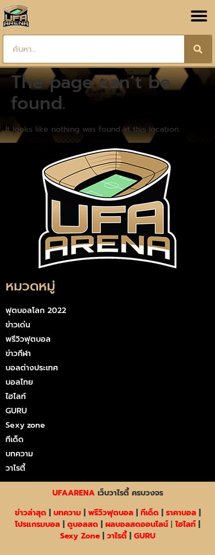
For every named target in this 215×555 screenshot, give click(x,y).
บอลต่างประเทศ (32, 368)
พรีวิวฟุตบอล (28, 339)
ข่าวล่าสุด (30, 513)
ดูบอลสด (82, 524)
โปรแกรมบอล (37, 524)
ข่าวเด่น (18, 325)
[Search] (198, 49)
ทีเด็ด (15, 439)
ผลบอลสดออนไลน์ (136, 524)
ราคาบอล (181, 513)
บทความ (19, 454)
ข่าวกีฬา (18, 353)
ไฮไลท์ (16, 396)
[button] (199, 16)
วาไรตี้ (15, 468)
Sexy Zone (80, 536)
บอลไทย (19, 382)
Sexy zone (25, 425)
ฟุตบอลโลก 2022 (36, 310)
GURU (16, 411)
